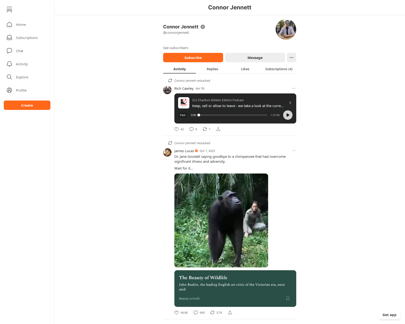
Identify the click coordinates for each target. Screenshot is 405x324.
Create (27, 105)
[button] (27, 24)
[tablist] (229, 68)
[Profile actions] (291, 57)
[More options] (294, 88)
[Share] (218, 129)
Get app (389, 314)
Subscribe (193, 57)
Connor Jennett (185, 80)
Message (255, 57)
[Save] (288, 298)
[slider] (233, 115)
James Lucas (184, 150)
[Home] (9, 9)
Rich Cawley (184, 88)
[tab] (179, 68)
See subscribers (175, 47)
